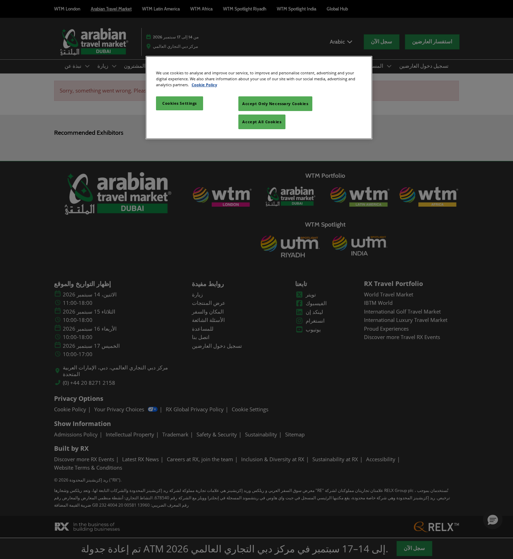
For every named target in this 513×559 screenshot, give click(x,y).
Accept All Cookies (261, 121)
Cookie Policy (204, 84)
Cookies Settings (179, 103)
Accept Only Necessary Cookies (275, 103)
